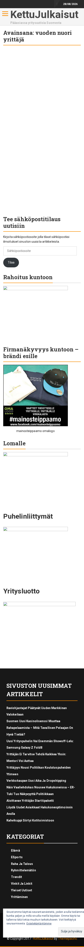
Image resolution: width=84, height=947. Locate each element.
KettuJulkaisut (44, 14)
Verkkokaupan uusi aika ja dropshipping (36, 780)
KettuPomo (12, 150)
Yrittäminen (69, 81)
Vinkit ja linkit (21, 883)
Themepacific (67, 938)
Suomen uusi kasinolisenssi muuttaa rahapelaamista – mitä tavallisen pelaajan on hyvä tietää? (39, 727)
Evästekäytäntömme (39, 923)
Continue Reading (22, 208)
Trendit (16, 877)
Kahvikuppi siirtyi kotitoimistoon (30, 820)
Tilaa (11, 262)
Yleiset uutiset (44, 81)
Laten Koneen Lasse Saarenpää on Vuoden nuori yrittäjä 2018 (41, 137)
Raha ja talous (17, 81)
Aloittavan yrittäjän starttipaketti (30, 800)
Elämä (15, 850)
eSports (17, 857)
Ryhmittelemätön (23, 870)
